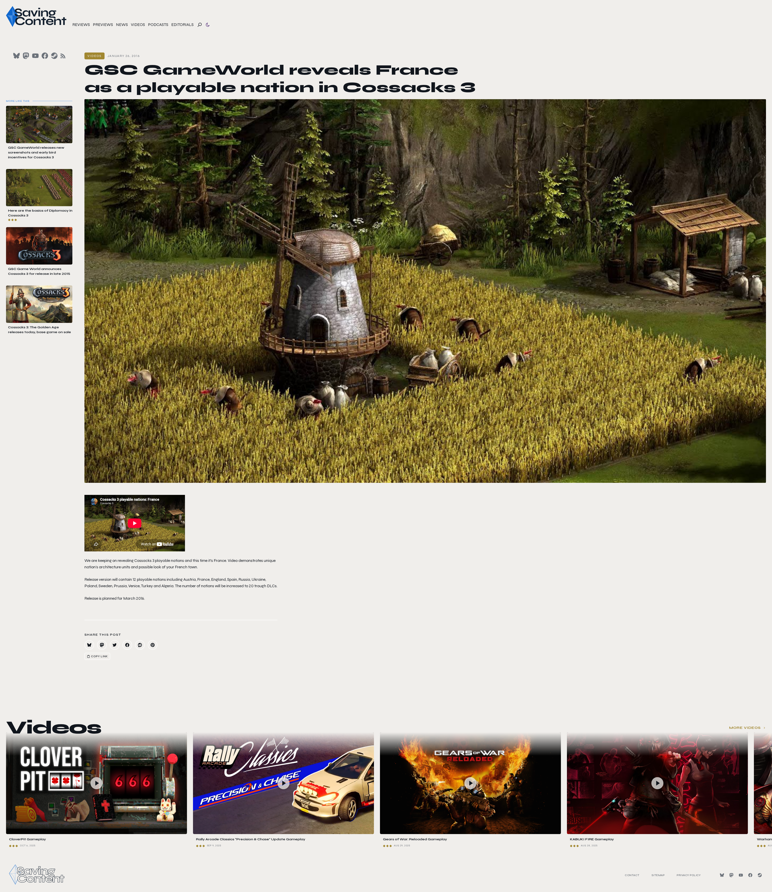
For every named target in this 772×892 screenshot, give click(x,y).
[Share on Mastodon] (102, 645)
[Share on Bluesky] (89, 645)
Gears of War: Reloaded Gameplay (415, 839)
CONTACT (632, 875)
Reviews (81, 24)
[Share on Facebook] (127, 645)
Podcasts (158, 24)
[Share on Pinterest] (152, 645)
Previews (103, 24)
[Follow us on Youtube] (35, 56)
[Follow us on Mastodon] (26, 56)
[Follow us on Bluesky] (16, 56)
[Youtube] (741, 875)
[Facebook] (750, 875)
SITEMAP (658, 875)
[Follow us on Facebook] (45, 56)
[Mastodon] (731, 875)
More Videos (745, 727)
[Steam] (760, 875)
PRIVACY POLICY (689, 875)
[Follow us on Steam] (54, 56)
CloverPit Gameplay (27, 839)
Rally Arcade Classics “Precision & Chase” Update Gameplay (250, 839)
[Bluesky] (722, 875)
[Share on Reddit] (140, 645)
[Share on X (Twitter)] (114, 645)
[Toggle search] (200, 25)
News (122, 24)
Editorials (182, 24)
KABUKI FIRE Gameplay (592, 839)
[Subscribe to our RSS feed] (63, 56)
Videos (138, 24)
